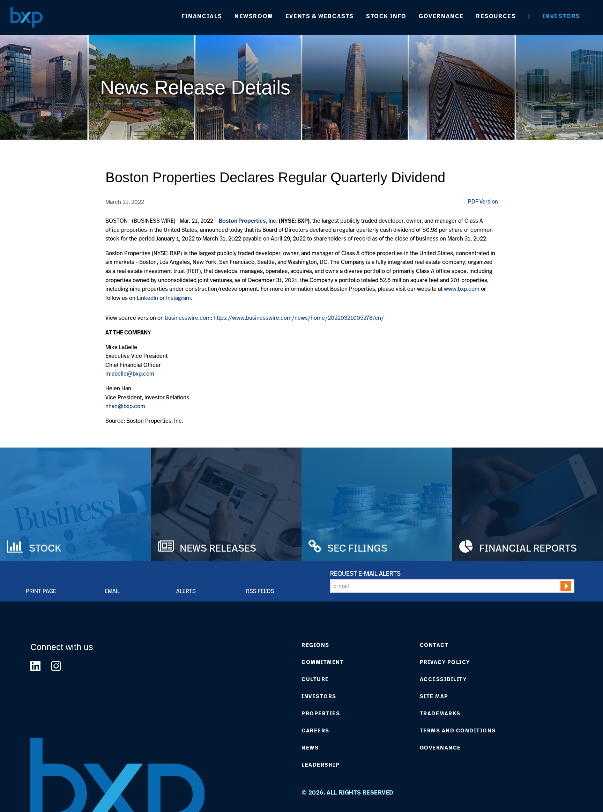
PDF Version (483, 201)
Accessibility (443, 679)
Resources (496, 16)
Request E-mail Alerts (365, 573)
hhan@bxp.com (125, 406)
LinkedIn (148, 298)
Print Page (41, 591)
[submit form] (565, 586)
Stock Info (386, 16)
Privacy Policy (445, 662)
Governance (441, 16)
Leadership (321, 764)
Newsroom (253, 16)
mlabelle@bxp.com (129, 373)
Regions (315, 645)
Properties (321, 713)
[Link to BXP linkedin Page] (35, 666)
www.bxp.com (461, 289)
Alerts (186, 591)
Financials (201, 16)
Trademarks (440, 713)
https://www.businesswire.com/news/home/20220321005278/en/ (299, 318)
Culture (315, 679)
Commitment (323, 662)
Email (112, 591)
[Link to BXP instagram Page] (56, 666)
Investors (561, 16)
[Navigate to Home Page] (26, 17)
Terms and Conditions (458, 730)
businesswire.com (188, 318)
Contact (434, 645)
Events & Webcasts (319, 16)
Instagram (178, 298)
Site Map (434, 696)
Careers (315, 730)
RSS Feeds (260, 591)
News (310, 747)
